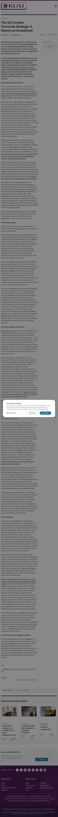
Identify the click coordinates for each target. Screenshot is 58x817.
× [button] (52, 401)
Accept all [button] (45, 413)
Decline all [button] (32, 413)
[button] (11, 413)
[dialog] (29, 408)
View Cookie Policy (43, 409)
